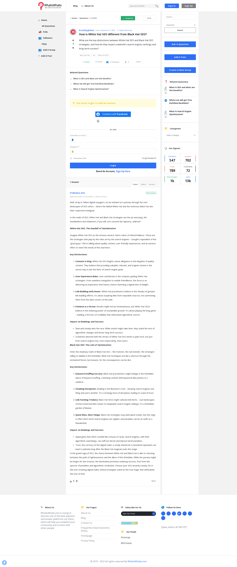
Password (74, 147)
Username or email (78, 135)
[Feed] (163, 518)
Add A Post (180, 57)
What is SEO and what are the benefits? (92, 78)
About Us (89, 6)
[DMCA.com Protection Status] (129, 522)
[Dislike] (73, 47)
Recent (152, 184)
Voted (135, 184)
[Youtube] (179, 513)
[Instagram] (185, 513)
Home (44, 20)
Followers (47, 38)
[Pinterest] (190, 513)
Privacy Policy (88, 540)
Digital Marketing (125, 30)
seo (94, 55)
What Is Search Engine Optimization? (91, 89)
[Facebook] (163, 513)
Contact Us (86, 522)
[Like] (73, 39)
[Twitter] (169, 513)
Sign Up (189, 6)
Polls (45, 32)
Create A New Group (180, 70)
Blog (75, 6)
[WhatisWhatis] (52, 6)
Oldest (143, 184)
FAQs (44, 44)
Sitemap (125, 537)
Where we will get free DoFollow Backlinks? (93, 83)
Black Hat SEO (85, 55)
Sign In (172, 6)
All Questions (48, 26)
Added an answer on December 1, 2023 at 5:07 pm (88, 197)
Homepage (86, 535)
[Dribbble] (174, 513)
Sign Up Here (123, 171)
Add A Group (49, 50)
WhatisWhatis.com (137, 561)
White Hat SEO (103, 55)
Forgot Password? (149, 158)
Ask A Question (180, 44)
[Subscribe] (153, 513)
